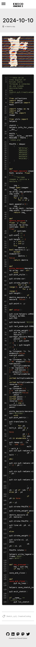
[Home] (3, 26)
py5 (15, 616)
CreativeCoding (24, 616)
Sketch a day (10, 26)
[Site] (18, 5)
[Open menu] (4, 4)
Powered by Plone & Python (18, 638)
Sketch (9, 616)
